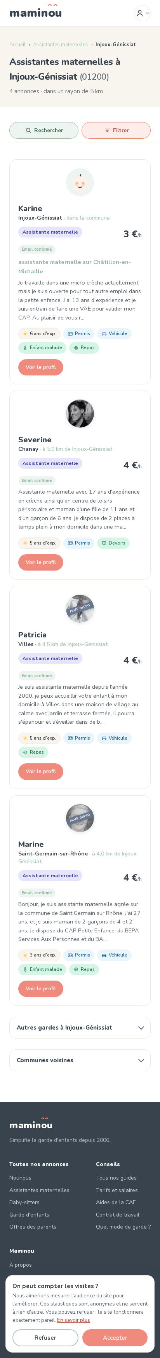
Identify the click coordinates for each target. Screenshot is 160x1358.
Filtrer (121, 130)
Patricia (32, 635)
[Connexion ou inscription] (142, 13)
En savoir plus (73, 1320)
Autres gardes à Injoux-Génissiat (64, 1028)
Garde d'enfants (29, 1214)
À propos (20, 1265)
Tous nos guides (116, 1178)
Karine (30, 208)
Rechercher (48, 130)
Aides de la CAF (116, 1202)
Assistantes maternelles (60, 44)
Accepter (115, 1338)
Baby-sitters (24, 1202)
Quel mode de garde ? (123, 1227)
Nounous (20, 1178)
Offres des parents (32, 1227)
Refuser (45, 1338)
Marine (31, 844)
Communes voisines (45, 1060)
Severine (35, 440)
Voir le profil (41, 367)
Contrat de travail (117, 1214)
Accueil (17, 44)
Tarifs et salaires (117, 1190)
